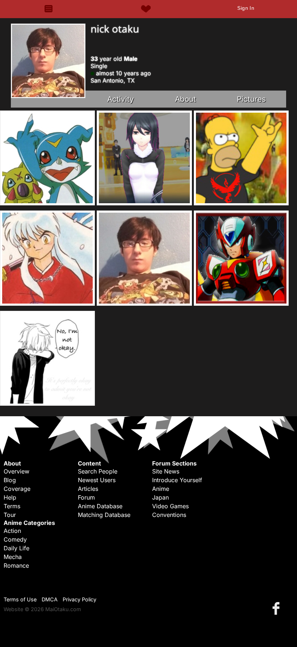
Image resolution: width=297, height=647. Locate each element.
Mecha (13, 556)
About (185, 99)
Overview (16, 471)
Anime (160, 488)
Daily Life (16, 548)
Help (10, 497)
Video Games (170, 506)
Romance (16, 565)
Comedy (15, 539)
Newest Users (97, 480)
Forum (86, 497)
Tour (10, 514)
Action (12, 530)
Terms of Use (20, 599)
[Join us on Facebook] (277, 608)
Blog (10, 480)
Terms (12, 506)
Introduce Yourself (177, 480)
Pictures (251, 99)
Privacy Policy (79, 599)
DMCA (50, 599)
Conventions (169, 514)
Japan (160, 497)
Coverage (17, 488)
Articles (88, 488)
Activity (120, 99)
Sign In (245, 8)
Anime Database (100, 506)
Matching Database (104, 514)
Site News (165, 471)
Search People (97, 471)
